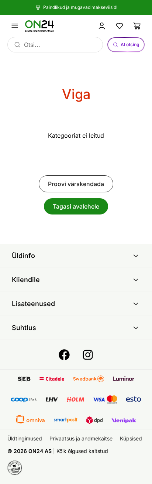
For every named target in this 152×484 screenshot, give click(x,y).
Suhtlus (24, 328)
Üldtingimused (24, 438)
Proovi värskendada (76, 184)
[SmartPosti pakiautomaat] (65, 420)
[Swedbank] (88, 379)
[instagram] (87, 354)
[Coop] (24, 399)
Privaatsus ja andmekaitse (81, 438)
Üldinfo (23, 256)
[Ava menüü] (14, 25)
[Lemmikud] (119, 25)
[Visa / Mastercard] (105, 399)
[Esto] (133, 399)
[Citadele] (51, 379)
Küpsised (131, 438)
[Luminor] (123, 379)
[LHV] (52, 399)
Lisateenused (33, 304)
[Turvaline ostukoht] (14, 467)
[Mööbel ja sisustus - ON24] (43, 26)
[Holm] (75, 399)
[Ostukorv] (137, 25)
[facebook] (64, 354)
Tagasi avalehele (76, 206)
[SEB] (24, 379)
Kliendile (26, 280)
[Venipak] (123, 420)
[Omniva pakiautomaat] (30, 420)
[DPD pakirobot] (94, 420)
